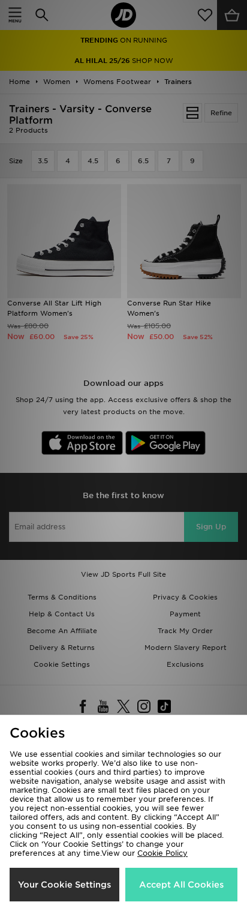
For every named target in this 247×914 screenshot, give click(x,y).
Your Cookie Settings (64, 884)
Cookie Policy (162, 853)
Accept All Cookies (181, 884)
